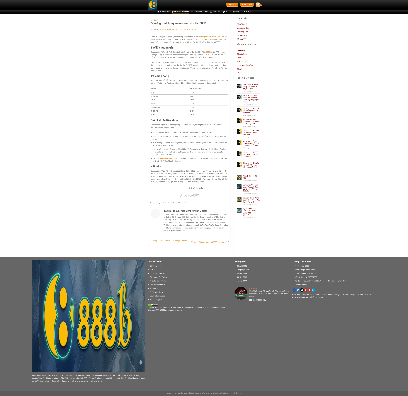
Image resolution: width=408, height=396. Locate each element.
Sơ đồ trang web (156, 300)
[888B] (158, 5)
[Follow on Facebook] (294, 290)
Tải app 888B (242, 281)
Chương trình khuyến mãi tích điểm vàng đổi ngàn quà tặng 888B (251, 166)
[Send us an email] (302, 290)
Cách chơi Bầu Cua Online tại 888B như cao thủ (209, 242)
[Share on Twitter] (185, 195)
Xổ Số (228, 12)
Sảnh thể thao (242, 54)
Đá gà (238, 12)
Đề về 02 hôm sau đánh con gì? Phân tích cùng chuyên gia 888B (251, 99)
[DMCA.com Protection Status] (153, 305)
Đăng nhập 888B (243, 270)
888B (186, 37)
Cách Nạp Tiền (242, 32)
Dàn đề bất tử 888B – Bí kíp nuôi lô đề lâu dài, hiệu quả (251, 87)
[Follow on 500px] (313, 290)
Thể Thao (217, 12)
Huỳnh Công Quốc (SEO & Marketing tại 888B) (182, 29)
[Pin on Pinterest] (193, 195)
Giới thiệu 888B (156, 266)
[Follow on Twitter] (298, 290)
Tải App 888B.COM (199, 12)
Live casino (241, 50)
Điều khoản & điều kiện (158, 277)
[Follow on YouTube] (309, 290)
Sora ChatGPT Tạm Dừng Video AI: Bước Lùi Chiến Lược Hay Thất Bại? (251, 188)
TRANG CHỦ (165, 12)
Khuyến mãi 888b (181, 12)
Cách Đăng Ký (242, 24)
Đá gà (239, 73)
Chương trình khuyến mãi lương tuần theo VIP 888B (251, 111)
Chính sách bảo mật (157, 273)
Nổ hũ (239, 58)
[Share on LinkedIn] (197, 195)
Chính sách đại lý (156, 292)
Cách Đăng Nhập (243, 28)
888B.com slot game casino (171, 310)
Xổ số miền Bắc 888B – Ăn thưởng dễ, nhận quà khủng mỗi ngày (251, 143)
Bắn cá (239, 69)
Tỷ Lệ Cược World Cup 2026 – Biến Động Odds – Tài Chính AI (249, 212)
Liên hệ (153, 270)
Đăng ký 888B (242, 266)
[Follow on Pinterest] (305, 290)
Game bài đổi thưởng (245, 65)
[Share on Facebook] (181, 195)
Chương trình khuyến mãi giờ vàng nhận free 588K (251, 132)
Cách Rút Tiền (242, 35)
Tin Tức (246, 12)
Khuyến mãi (154, 20)
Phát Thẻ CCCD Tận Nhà (250, 177)
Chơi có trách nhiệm (157, 285)
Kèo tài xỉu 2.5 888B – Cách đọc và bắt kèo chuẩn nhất (251, 154)
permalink (185, 203)
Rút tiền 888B (242, 277)
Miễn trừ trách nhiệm (158, 281)
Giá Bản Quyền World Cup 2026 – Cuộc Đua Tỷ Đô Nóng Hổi (251, 200)
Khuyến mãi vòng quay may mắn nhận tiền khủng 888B (251, 121)
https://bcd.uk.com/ (308, 270)
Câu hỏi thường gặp (157, 296)
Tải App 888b (242, 39)
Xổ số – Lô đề (242, 62)
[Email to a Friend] (189, 195)
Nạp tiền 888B (242, 273)
